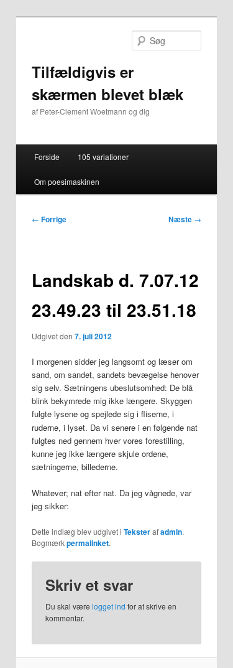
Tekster (137, 531)
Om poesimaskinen (66, 181)
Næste (184, 219)
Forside (47, 156)
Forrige (49, 219)
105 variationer (103, 156)
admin (171, 531)
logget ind (109, 606)
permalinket (87, 542)
